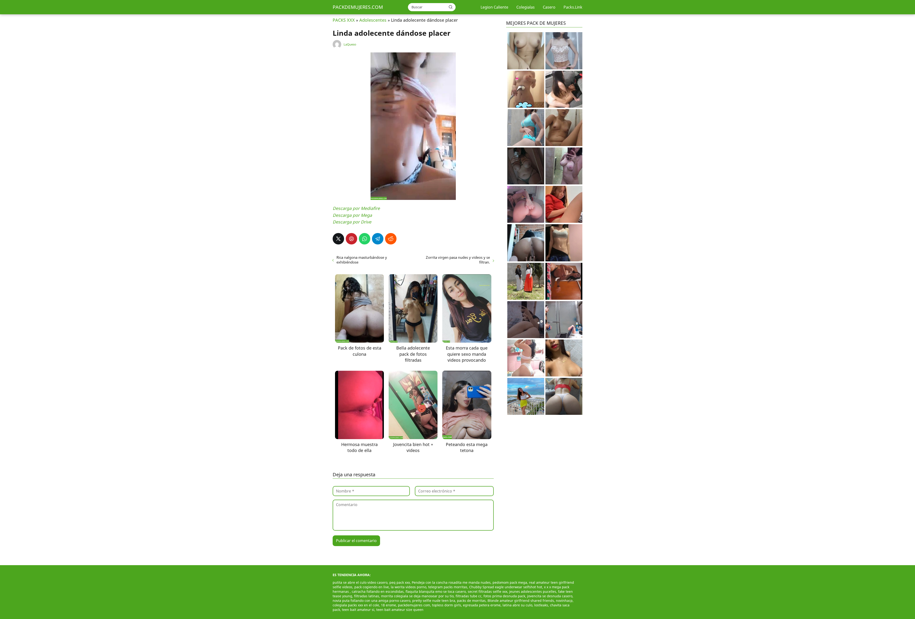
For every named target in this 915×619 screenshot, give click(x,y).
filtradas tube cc (469, 596)
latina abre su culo (517, 605)
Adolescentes (372, 20)
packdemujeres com (414, 605)
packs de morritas (471, 600)
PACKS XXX (344, 20)
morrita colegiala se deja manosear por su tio (417, 596)
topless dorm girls (446, 605)
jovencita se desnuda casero (549, 596)
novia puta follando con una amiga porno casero (371, 600)
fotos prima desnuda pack (504, 596)
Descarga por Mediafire (356, 208)
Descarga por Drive (352, 222)
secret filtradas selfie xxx (487, 591)
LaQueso (350, 44)
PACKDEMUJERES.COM (358, 7)
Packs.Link (573, 7)
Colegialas (525, 7)
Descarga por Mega (352, 215)
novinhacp (564, 600)
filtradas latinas (366, 596)
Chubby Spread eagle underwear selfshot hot (505, 587)
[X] (338, 238)
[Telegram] (377, 238)
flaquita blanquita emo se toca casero (436, 591)
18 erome (388, 605)
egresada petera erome (482, 605)
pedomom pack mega (510, 582)
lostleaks (541, 605)
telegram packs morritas (447, 587)
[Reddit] (390, 238)
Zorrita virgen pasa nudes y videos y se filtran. (458, 259)
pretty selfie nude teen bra (433, 600)
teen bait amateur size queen (399, 609)
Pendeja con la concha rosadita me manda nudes (451, 582)
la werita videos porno (408, 587)
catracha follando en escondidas (378, 591)
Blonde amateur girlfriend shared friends (521, 600)
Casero (549, 7)
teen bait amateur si (358, 609)
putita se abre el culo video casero (360, 582)
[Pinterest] (351, 238)
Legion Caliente (494, 7)
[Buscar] (451, 7)
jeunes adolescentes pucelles (532, 591)
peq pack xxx (399, 582)
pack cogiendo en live (371, 587)
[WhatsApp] (364, 238)
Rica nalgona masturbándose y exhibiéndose (361, 259)
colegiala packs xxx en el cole (356, 605)
